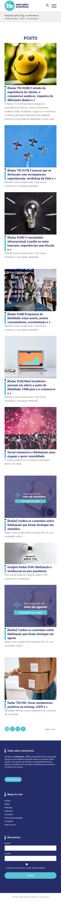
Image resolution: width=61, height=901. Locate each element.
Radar (7, 804)
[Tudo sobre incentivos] (25, 5)
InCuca (46, 897)
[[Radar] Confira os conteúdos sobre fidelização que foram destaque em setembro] (30, 497)
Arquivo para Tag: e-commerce (22, 15)
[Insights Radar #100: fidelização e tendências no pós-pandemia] (30, 553)
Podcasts (8, 807)
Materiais (9, 811)
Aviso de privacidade (14, 817)
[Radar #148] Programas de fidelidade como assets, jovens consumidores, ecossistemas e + (28, 318)
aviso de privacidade (36, 868)
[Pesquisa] (46, 5)
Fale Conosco (10, 824)
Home (22, 18)
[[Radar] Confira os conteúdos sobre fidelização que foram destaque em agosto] (30, 606)
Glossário (9, 814)
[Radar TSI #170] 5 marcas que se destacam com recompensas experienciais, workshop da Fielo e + (31, 174)
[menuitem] (46, 5)
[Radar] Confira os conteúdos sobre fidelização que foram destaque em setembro (30, 525)
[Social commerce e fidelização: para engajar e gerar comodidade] (30, 428)
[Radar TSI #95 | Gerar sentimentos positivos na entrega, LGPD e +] (30, 678)
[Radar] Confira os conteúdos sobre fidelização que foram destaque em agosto (30, 634)
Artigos (7, 800)
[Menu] (52, 5)
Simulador (9, 821)
